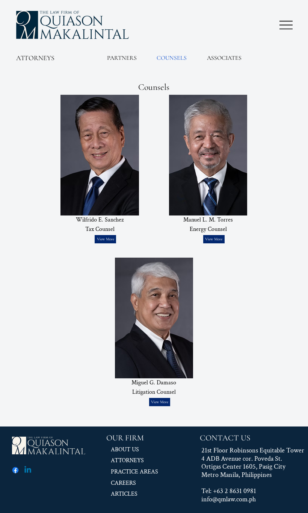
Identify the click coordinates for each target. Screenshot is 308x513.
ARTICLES (124, 494)
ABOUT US (125, 450)
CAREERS (123, 483)
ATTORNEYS (35, 58)
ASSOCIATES (224, 58)
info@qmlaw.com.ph (228, 499)
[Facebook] (15, 470)
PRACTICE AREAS (134, 472)
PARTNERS (122, 58)
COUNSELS (172, 58)
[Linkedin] (28, 470)
